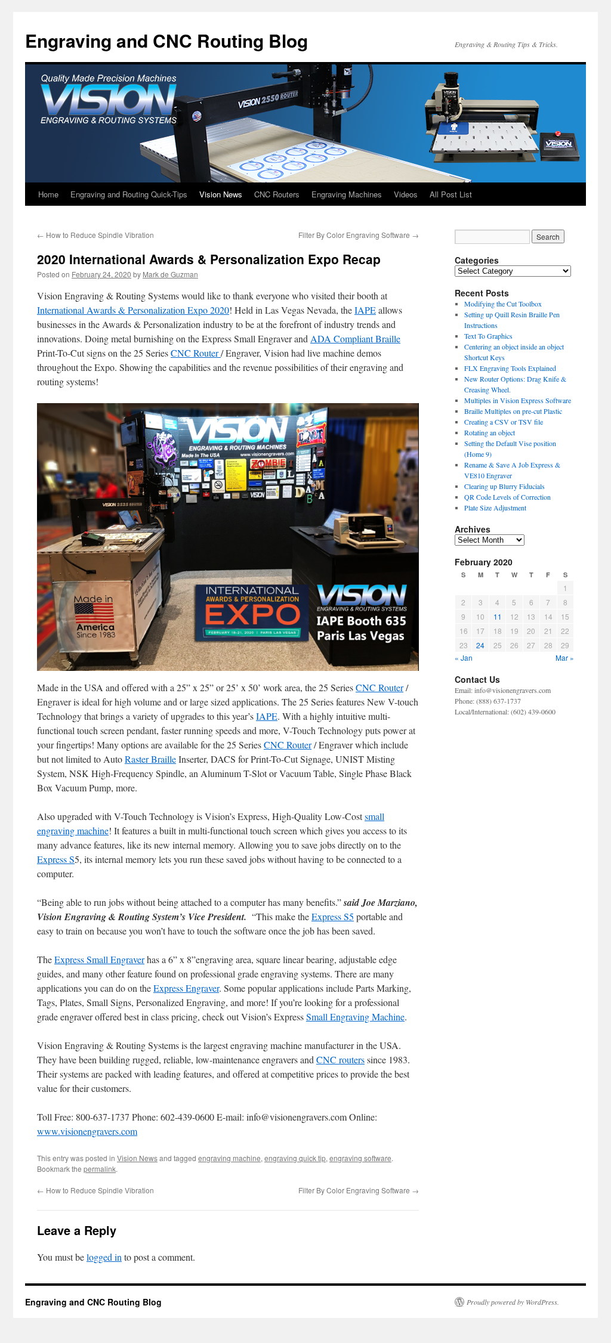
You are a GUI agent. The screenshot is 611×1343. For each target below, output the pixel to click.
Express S (56, 859)
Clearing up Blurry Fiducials (504, 486)
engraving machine (229, 1158)
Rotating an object (489, 432)
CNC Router (196, 352)
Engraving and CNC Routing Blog (166, 40)
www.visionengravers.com (87, 1131)
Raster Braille (150, 759)
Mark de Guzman (170, 274)
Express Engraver (186, 988)
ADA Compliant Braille (355, 338)
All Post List (451, 194)
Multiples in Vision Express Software (517, 400)
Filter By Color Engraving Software (358, 235)
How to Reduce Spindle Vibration (95, 235)
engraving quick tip (295, 1158)
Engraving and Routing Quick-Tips (128, 194)
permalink (100, 1168)
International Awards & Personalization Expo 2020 (133, 310)
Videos (406, 194)
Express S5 (332, 916)
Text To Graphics (488, 336)
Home (48, 194)
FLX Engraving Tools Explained (510, 368)
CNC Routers (277, 194)
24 (480, 645)
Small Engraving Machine (355, 1016)
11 (497, 616)
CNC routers (340, 1059)
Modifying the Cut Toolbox (503, 303)
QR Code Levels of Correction (510, 497)
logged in (104, 1257)
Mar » (565, 657)
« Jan (464, 657)
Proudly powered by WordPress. (513, 1302)
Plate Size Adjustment (495, 507)
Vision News (220, 194)
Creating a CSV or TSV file (503, 421)
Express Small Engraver (99, 959)
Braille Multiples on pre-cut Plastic (513, 411)
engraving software (360, 1158)
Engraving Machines (346, 194)
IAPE (365, 310)
